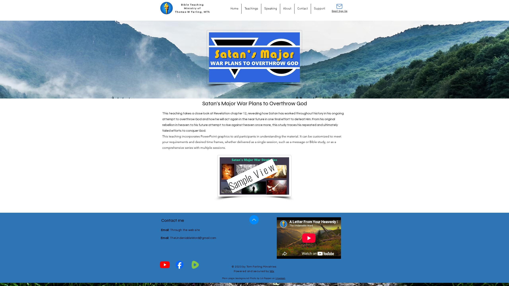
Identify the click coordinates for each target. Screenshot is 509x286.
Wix (272, 271)
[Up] (254, 219)
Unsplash (280, 278)
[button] (251, 9)
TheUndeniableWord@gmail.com (193, 238)
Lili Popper (266, 278)
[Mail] (339, 6)
